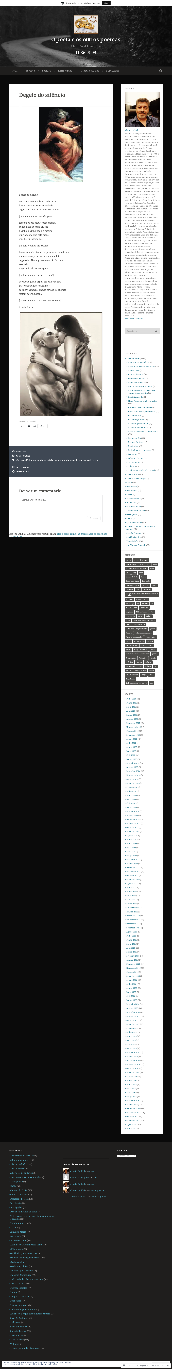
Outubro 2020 (132, 972)
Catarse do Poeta (136, 374)
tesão (151, 675)
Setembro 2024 (133, 783)
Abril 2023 (130, 851)
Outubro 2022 (132, 875)
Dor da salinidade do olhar (140, 386)
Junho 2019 (131, 1036)
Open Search (160, 71)
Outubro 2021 (132, 923)
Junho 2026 (131, 703)
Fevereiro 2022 (132, 907)
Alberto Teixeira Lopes (136, 478)
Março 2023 (131, 855)
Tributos (132, 466)
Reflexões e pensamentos (139, 450)
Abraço (128, 560)
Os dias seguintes (136, 419)
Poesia (65, 460)
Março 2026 (131, 715)
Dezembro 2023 (133, 819)
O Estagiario (112, 71)
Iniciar (106, 3)
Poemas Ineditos (135, 442)
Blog (134, 573)
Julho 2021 (131, 935)
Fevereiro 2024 (132, 811)
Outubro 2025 (132, 731)
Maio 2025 (131, 751)
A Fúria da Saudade (137, 545)
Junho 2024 (131, 795)
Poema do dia (134, 438)
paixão (50, 460)
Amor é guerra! (97, 1190)
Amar (92, 1171)
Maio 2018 (131, 1088)
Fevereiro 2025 (133, 763)
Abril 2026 (130, 711)
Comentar (94, 518)
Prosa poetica (130, 658)
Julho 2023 (131, 839)
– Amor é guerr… (78, 1196)
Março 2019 (131, 1048)
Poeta (150, 645)
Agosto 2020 (131, 980)
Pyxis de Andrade (134, 522)
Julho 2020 (131, 984)
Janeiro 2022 (132, 911)
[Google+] (83, 52)
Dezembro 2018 (133, 1060)
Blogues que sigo (90, 71)
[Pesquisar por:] (142, 331)
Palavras (129, 633)
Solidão (128, 671)
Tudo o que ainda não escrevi (141, 470)
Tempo (143, 675)
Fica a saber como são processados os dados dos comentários (58, 535)
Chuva (143, 577)
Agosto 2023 (131, 835)
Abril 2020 (130, 996)
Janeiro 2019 (132, 1056)
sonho (151, 671)
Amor (33, 460)
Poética (153, 649)
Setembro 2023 (133, 831)
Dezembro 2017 (133, 1108)
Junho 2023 (131, 843)
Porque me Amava (136, 510)
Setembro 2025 (133, 735)
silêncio (148, 666)
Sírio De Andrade (133, 533)
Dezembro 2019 (133, 1012)
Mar (152, 612)
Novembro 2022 (133, 871)
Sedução (148, 662)
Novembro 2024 (133, 775)
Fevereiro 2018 (132, 1100)
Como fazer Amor (136, 378)
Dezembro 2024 (133, 771)
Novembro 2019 (133, 1016)
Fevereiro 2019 (132, 1052)
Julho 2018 (131, 1080)
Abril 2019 (130, 1044)
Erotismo (41, 460)
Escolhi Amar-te (135, 397)
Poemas (150, 641)
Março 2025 (131, 759)
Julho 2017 (131, 1128)
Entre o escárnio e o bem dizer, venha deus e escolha (142, 391)
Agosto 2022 (131, 883)
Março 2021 (131, 951)
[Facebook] (77, 52)
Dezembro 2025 (133, 723)
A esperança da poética (138, 362)
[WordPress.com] (94, 52)
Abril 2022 (130, 899)
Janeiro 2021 (132, 960)
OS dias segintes (139, 624)
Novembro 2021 (133, 919)
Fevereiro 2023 (132, 859)
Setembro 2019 (132, 1024)
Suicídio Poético (133, 537)
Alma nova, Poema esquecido (141, 366)
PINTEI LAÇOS (22, 467)
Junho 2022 (131, 891)
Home (15, 71)
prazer (154, 654)
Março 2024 (131, 807)
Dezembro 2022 (133, 867)
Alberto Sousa (132, 474)
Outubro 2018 (132, 1068)
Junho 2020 (131, 988)
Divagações (147, 589)
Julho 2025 (131, 743)
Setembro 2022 (133, 879)
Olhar (128, 624)
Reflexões (129, 662)
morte (140, 616)
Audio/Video (134, 370)
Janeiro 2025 (132, 767)
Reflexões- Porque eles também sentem (140, 527)
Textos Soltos (134, 462)
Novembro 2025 (133, 727)
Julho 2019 (131, 1032)
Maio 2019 (131, 1040)
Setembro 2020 (133, 976)
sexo (140, 666)
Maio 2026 (131, 707)
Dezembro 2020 (133, 964)
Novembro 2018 (133, 1064)
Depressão (146, 581)
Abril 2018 (130, 1092)
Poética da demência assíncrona (143, 431)
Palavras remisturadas (134, 637)
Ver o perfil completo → (135, 318)
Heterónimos (65, 71)
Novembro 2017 (133, 1112)
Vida (151, 683)
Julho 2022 (131, 887)
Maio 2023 (131, 847)
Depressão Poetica (136, 382)
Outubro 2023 (132, 827)
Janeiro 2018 (132, 1104)
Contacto (29, 71)
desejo (154, 585)
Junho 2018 (131, 1084)
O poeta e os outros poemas (86, 39)
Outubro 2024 (132, 779)
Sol (155, 666)
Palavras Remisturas (137, 427)
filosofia (145, 604)
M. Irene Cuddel (133, 506)
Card (141, 573)
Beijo (127, 573)
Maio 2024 (131, 799)
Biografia (46, 71)
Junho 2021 (131, 940)
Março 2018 (131, 1096)
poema (58, 460)
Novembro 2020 (133, 968)
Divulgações (131, 490)
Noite (128, 620)
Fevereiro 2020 (133, 1004)
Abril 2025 (130, 755)
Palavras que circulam (138, 423)
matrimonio (130, 616)
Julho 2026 (131, 698)
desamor (145, 585)
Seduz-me (132, 454)
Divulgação (131, 486)
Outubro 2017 (132, 1116)
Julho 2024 (131, 791)
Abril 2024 (130, 803)
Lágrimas (129, 612)
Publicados (133, 446)
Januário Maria (133, 498)
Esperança (130, 604)
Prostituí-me (22, 471)
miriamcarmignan (79, 1177)
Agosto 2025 (131, 739)
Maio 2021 (131, 944)
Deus (138, 589)
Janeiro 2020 (132, 1008)
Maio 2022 (131, 895)
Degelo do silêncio (42, 95)
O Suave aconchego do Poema (141, 411)
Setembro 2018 (132, 1072)
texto (95, 460)
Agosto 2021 (131, 931)
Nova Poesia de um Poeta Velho (142, 401)
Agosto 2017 (131, 1124)
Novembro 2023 (133, 823)
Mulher (148, 616)
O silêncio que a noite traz (140, 407)
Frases (129, 494)
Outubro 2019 (132, 1020)
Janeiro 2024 (132, 815)
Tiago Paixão (132, 541)
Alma (155, 564)
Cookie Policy (52, 1364)
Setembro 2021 (132, 927)
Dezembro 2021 (133, 915)
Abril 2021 (130, 948)
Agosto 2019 (131, 1028)
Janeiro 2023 (132, 863)
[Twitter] (89, 52)
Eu (138, 604)
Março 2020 (131, 1000)
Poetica (128, 649)
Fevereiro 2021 (132, 956)
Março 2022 (131, 903)
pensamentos (150, 637)
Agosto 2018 (131, 1076)
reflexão (153, 658)
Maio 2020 (131, 992)
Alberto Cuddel (23, 456)
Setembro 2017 (132, 1120)
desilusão (129, 589)
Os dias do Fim (135, 415)
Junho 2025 (131, 747)
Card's (129, 482)
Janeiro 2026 (132, 719)
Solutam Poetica (135, 458)
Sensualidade (85, 460)
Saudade (74, 460)
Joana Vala (131, 502)
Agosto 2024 (131, 787)
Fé (152, 604)
